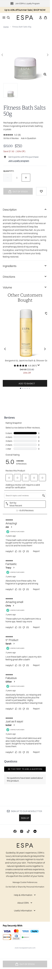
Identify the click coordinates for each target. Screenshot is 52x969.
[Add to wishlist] (41, 191)
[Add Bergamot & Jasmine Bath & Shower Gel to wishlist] (46, 313)
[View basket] (45, 17)
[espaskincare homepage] (25, 17)
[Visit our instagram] (21, 831)
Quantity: (8, 171)
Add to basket (27, 383)
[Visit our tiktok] (28, 831)
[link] (40, 17)
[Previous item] (5, 349)
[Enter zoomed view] (45, 74)
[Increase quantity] (26, 177)
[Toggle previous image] (2, 55)
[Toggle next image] (47, 55)
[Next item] (45, 349)
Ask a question (28, 138)
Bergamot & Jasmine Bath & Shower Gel (27, 360)
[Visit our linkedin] (35, 831)
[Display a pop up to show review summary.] (38, 365)
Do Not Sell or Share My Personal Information (25, 887)
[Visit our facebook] (15, 831)
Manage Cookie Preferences (25, 882)
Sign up (25, 818)
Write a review (11, 138)
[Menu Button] (3, 17)
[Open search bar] (8, 17)
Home (6, 26)
